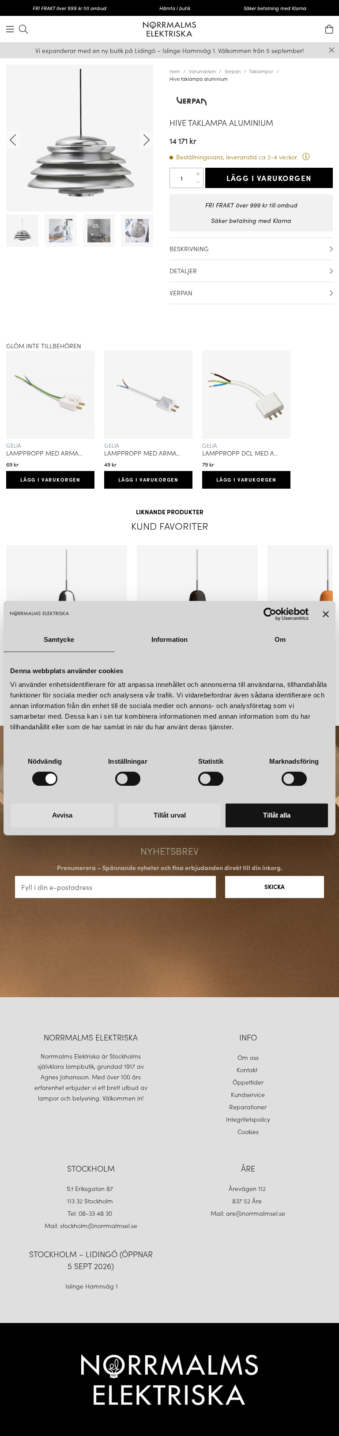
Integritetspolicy (248, 1119)
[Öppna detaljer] (331, 249)
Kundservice (248, 1094)
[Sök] (23, 29)
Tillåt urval (170, 815)
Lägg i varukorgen (269, 178)
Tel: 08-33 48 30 (91, 1213)
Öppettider (248, 1082)
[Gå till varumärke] (251, 101)
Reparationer (248, 1106)
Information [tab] (169, 639)
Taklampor (261, 71)
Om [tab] (280, 639)
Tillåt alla (276, 815)
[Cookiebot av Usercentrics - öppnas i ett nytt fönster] (270, 614)
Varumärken (202, 71)
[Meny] (10, 29)
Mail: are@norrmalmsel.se (248, 1213)
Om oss (248, 1057)
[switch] (127, 779)
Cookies (248, 1131)
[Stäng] (332, 50)
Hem (175, 71)
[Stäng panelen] (326, 614)
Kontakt (248, 1069)
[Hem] (169, 29)
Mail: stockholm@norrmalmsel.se (91, 1225)
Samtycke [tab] (59, 639)
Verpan (233, 71)
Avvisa (62, 815)
